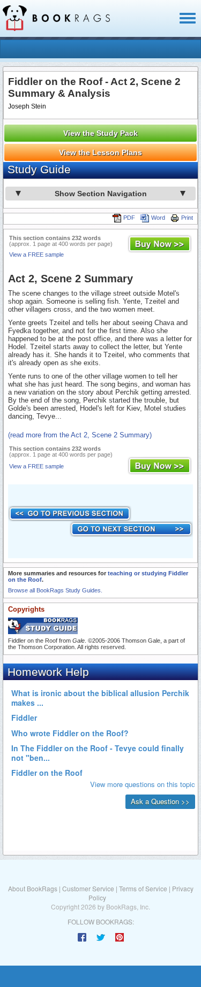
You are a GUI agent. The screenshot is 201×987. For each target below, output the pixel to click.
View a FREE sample (36, 254)
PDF (129, 217)
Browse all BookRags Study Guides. (55, 590)
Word (158, 217)
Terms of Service (143, 888)
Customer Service (88, 888)
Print (187, 217)
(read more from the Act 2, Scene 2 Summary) (80, 435)
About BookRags (32, 888)
